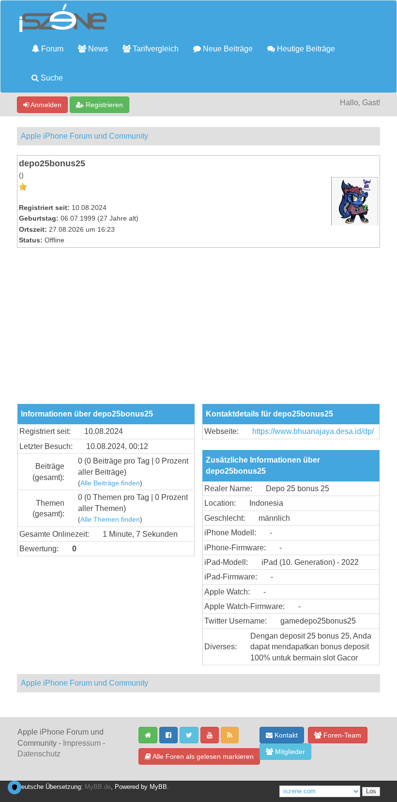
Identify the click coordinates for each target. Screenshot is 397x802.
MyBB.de (98, 787)
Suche (51, 78)
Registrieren (103, 105)
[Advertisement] (198, 331)
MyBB (158, 787)
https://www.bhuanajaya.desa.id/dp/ (313, 431)
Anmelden (45, 105)
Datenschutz (39, 754)
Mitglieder (289, 751)
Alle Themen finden (110, 519)
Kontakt (285, 735)
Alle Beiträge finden (110, 483)
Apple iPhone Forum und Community (84, 136)
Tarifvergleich (155, 49)
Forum (51, 49)
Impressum (82, 743)
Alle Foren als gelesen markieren (202, 756)
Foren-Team (341, 735)
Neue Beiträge (227, 49)
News (97, 49)
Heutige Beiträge (305, 49)
